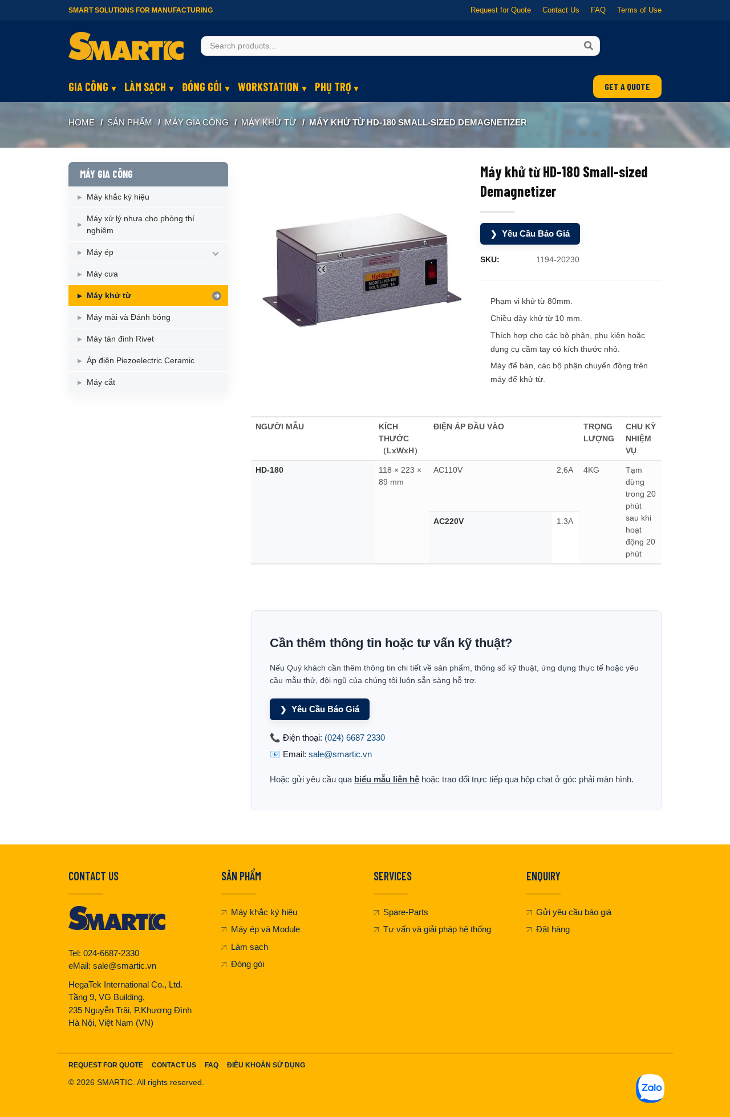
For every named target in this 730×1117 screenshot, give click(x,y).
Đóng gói (247, 964)
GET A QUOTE (627, 86)
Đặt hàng (553, 929)
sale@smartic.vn (340, 754)
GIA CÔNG (88, 87)
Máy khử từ (269, 122)
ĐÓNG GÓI (202, 87)
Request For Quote (105, 1065)
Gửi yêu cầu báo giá (573, 912)
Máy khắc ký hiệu (118, 196)
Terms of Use (639, 10)
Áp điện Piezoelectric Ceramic (140, 360)
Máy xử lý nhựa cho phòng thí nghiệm (140, 224)
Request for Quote (501, 10)
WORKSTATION (268, 87)
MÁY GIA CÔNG (197, 122)
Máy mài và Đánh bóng (129, 317)
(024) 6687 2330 (355, 737)
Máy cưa (102, 273)
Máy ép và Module (265, 929)
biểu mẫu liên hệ (386, 779)
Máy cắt (101, 382)
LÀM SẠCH (145, 87)
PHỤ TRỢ (333, 87)
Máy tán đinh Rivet (120, 338)
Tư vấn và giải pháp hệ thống (437, 929)
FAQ (598, 10)
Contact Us (560, 10)
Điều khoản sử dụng (266, 1065)
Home (81, 122)
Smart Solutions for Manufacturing (140, 10)
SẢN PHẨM (129, 122)
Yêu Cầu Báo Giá (530, 233)
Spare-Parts (405, 912)
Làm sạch (249, 947)
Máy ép (100, 252)
